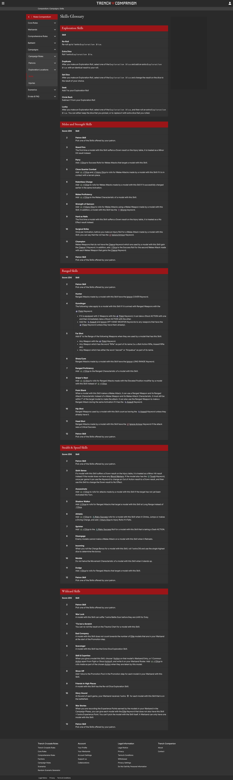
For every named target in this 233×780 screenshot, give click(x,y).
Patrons (32, 63)
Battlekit (31, 43)
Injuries (32, 83)
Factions (41, 759)
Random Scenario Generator (49, 770)
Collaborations (83, 763)
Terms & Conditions (125, 755)
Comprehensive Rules (38, 36)
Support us (82, 759)
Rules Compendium (42, 17)
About (160, 748)
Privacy (121, 751)
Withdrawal (122, 759)
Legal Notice (123, 748)
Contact (161, 751)
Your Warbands (84, 751)
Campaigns (54, 9)
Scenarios (32, 89)
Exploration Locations (38, 69)
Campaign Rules (36, 56)
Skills (62, 9)
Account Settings (85, 755)
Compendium (43, 9)
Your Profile (82, 748)
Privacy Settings (124, 763)
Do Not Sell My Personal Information (132, 766)
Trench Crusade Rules (46, 748)
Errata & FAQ (33, 96)
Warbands (32, 29)
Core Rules (33, 23)
